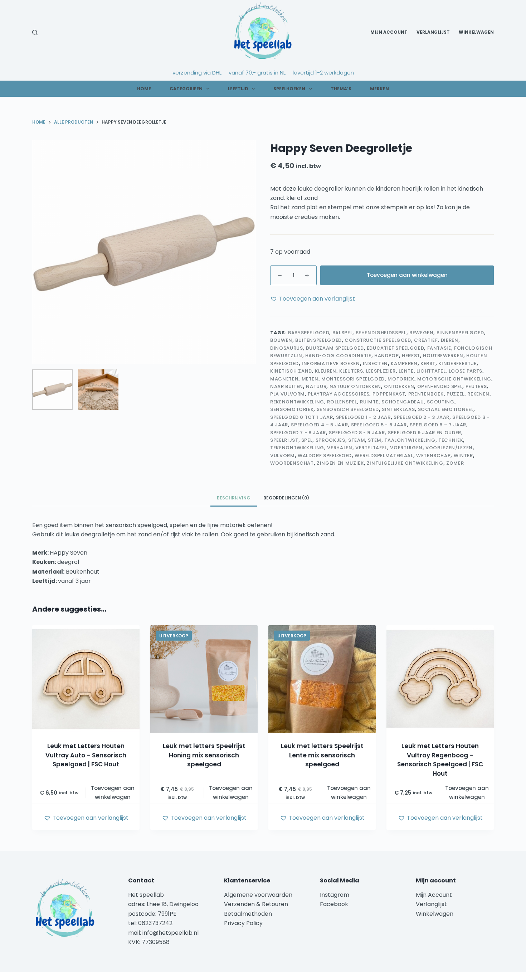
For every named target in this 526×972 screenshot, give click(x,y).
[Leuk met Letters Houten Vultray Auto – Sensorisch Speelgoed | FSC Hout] (86, 679)
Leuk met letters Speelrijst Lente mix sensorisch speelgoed (322, 755)
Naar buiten (286, 386)
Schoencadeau (402, 401)
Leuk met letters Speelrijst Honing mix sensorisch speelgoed (204, 755)
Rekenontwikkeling (297, 401)
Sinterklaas (398, 409)
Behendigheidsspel (381, 332)
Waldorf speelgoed (325, 455)
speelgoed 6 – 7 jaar (438, 424)
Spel (307, 440)
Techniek (450, 440)
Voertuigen (406, 447)
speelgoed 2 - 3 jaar (421, 417)
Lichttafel (431, 371)
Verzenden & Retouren (256, 904)
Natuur (316, 386)
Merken (379, 89)
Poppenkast (388, 394)
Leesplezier (381, 371)
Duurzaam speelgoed (335, 348)
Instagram (334, 895)
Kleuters (351, 371)
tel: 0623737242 (150, 923)
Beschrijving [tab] (233, 498)
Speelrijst (284, 440)
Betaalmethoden (248, 914)
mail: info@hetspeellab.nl (163, 933)
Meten (310, 378)
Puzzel (455, 394)
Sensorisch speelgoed (348, 409)
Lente (406, 371)
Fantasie (439, 348)
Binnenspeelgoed (460, 332)
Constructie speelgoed (378, 340)
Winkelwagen (476, 32)
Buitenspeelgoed (318, 340)
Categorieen (186, 89)
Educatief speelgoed (395, 348)
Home (144, 89)
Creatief (426, 340)
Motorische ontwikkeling (454, 378)
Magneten (284, 378)
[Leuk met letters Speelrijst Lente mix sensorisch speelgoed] (322, 679)
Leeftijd (238, 89)
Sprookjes (330, 440)
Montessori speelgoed (353, 378)
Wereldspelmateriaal (384, 455)
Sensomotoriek (291, 409)
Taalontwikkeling (409, 440)
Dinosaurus (286, 348)
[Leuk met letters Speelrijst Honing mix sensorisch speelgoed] (204, 679)
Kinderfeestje (457, 363)
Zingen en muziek (340, 463)
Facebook (334, 904)
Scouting (440, 401)
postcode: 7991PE (152, 914)
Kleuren (325, 371)
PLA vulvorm (287, 394)
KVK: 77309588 (149, 942)
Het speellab (146, 895)
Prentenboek (426, 394)
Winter (463, 455)
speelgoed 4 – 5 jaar (319, 424)
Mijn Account (389, 32)
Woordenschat (292, 463)
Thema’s (341, 89)
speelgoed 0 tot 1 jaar (301, 417)
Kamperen (404, 363)
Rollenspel (342, 401)
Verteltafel (371, 447)
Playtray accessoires (338, 394)
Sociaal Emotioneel (446, 409)
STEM (374, 440)
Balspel (342, 332)
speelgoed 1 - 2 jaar (363, 417)
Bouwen (281, 340)
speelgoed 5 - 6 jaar (379, 424)
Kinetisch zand (291, 371)
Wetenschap (433, 455)
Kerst (427, 363)
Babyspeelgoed (308, 332)
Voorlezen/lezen (449, 447)
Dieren (449, 340)
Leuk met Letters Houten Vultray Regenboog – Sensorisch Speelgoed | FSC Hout (440, 760)
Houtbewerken (443, 355)
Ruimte (369, 401)
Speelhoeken (289, 89)
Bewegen (421, 332)
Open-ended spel (440, 386)
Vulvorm (282, 455)
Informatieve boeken (331, 363)
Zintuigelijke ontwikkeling (405, 463)
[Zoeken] (35, 32)
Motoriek (401, 378)
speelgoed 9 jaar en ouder (424, 432)
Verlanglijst (433, 32)
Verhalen (339, 447)
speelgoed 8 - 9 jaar (357, 432)
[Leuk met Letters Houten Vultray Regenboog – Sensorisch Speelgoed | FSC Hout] (440, 679)
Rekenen (478, 394)
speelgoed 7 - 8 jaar (298, 432)
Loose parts (465, 371)
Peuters (476, 386)
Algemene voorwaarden (258, 895)
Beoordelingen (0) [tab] (286, 498)
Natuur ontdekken (355, 386)
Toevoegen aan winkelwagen (407, 275)
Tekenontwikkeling (297, 447)
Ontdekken (399, 386)
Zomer (455, 463)
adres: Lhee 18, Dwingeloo (163, 904)
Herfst (411, 355)
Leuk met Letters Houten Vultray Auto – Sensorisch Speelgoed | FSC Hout (85, 755)
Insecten (375, 363)
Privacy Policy (243, 923)
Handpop (386, 355)
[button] (312, 298)
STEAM (356, 440)
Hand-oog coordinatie (338, 355)
